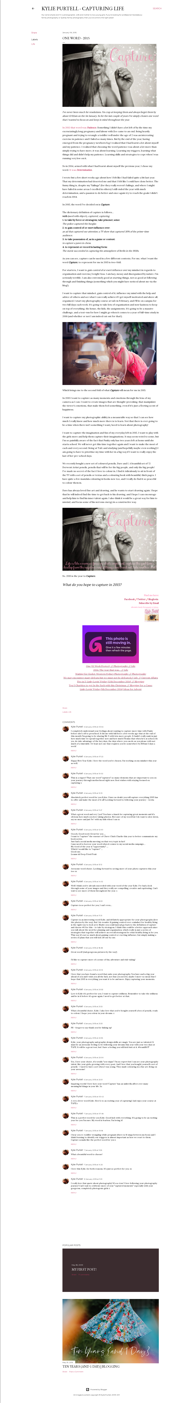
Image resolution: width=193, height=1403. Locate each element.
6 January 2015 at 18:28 (93, 948)
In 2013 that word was (79, 127)
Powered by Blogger (98, 1389)
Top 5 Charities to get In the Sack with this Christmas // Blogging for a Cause (110, 685)
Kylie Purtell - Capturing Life (83, 8)
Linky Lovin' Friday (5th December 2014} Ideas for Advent (111, 689)
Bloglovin (153, 599)
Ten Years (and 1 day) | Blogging (91, 1366)
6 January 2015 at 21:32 (93, 1006)
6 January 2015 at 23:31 (93, 1080)
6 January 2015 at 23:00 (94, 1057)
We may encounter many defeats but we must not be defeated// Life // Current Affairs (110, 677)
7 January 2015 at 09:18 (93, 1131)
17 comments (83, 1274)
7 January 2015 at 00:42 (94, 1097)
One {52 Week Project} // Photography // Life (110, 666)
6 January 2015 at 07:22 (93, 756)
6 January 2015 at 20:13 (93, 970)
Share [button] (34, 32)
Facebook (129, 599)
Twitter (141, 599)
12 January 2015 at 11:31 (93, 1179)
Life (33, 44)
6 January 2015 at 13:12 (93, 864)
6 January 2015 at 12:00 (93, 830)
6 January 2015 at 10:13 (93, 793)
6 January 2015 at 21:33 (93, 1023)
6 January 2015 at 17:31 (93, 915)
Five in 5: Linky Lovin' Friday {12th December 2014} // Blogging (110, 681)
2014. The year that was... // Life (110, 669)
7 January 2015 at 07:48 (94, 1114)
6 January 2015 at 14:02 (93, 881)
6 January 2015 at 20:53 (93, 989)
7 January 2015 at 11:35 (93, 1150)
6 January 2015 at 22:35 (93, 1038)
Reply (73, 751)
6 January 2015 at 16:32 (93, 901)
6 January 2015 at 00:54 (94, 727)
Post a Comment (76, 1372)
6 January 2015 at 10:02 (93, 773)
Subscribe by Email (149, 603)
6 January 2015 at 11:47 (93, 810)
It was (80, 169)
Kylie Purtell (77, 726)
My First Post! (84, 1269)
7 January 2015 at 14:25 (93, 1165)
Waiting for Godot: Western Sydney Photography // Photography (110, 673)
